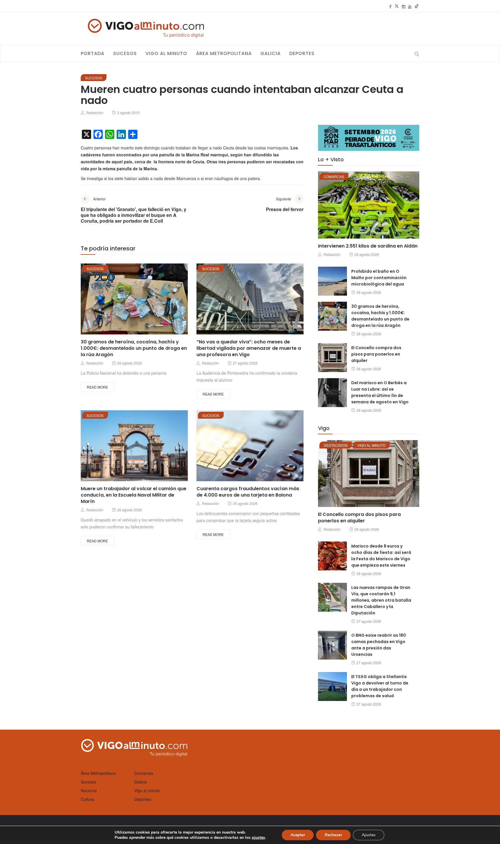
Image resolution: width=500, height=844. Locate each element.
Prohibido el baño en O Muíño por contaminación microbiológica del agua (379, 277)
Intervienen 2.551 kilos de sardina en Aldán (368, 246)
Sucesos (125, 53)
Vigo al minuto (166, 53)
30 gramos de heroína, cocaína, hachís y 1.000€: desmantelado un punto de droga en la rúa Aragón (134, 348)
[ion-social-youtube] (409, 6)
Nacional (89, 790)
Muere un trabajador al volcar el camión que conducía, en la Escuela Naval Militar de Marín (133, 495)
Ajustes (369, 835)
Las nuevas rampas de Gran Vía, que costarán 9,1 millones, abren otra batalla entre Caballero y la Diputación (381, 600)
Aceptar (298, 835)
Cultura (87, 799)
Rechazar (333, 835)
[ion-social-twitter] (396, 6)
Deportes (302, 53)
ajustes (258, 837)
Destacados (336, 445)
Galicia (270, 53)
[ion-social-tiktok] (416, 6)
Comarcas (334, 176)
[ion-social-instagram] (403, 6)
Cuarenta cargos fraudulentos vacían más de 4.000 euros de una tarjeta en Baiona (247, 491)
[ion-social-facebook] (390, 6)
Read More (97, 387)
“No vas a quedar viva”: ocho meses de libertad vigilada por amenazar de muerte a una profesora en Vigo (248, 348)
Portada (92, 53)
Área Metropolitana (224, 53)
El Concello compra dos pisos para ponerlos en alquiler (376, 354)
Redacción (94, 112)
